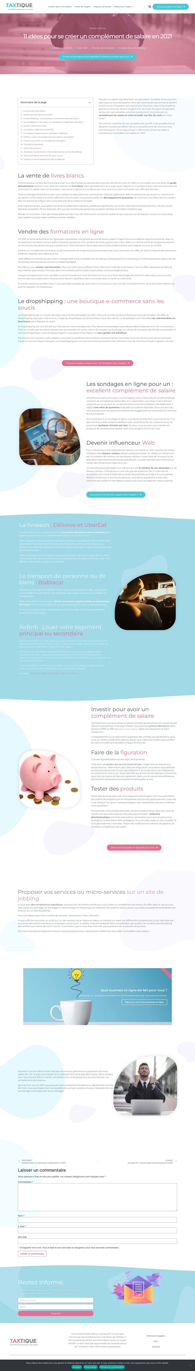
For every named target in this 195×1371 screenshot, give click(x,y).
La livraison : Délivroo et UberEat (38, 129)
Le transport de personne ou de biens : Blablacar (45, 133)
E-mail (22, 1226)
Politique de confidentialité (112, 1367)
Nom (21, 1216)
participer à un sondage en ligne (124, 398)
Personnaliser (90, 1367)
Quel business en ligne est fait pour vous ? (43, 155)
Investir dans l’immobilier (60, 6)
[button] (150, 7)
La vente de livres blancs (34, 111)
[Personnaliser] (190, 1365)
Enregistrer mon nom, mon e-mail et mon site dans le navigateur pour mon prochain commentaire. (69, 1247)
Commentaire (25, 1182)
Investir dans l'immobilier (132, 48)
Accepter (77, 1367)
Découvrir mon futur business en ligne (144, 1002)
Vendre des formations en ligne (37, 114)
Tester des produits (32, 148)
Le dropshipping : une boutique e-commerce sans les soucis (51, 118)
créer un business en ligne (104, 283)
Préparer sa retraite (102, 6)
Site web (22, 1237)
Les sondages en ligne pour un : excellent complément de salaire (53, 122)
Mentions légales (156, 1336)
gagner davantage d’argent (122, 130)
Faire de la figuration (33, 144)
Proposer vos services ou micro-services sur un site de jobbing (53, 152)
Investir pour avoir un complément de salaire (44, 141)
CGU (156, 1341)
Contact (156, 1347)
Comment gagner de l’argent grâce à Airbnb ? (54, 673)
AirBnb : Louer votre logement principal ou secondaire (48, 137)
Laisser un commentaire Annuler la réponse (44, 159)
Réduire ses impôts (122, 6)
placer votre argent (128, 729)
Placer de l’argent (82, 6)
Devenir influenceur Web (34, 126)
